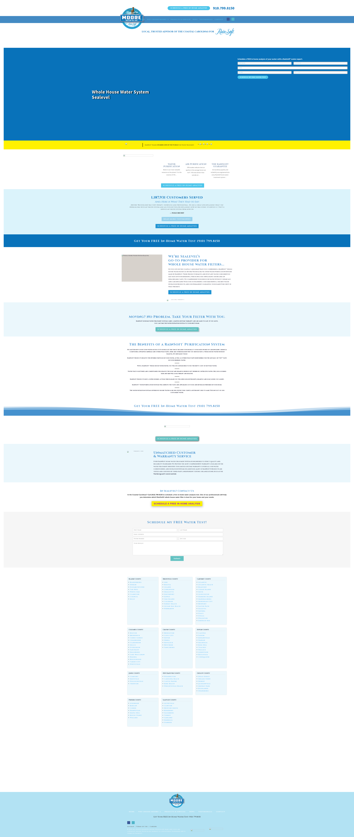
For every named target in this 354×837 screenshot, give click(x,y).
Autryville (169, 703)
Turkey (167, 715)
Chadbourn (135, 640)
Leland (167, 587)
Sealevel (202, 609)
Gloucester (203, 594)
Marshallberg (205, 599)
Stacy (201, 613)
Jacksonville (204, 684)
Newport (202, 604)
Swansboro (203, 691)
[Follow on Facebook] (228, 19)
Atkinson (134, 703)
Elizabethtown (137, 587)
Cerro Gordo (136, 638)
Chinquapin (203, 657)
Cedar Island (204, 589)
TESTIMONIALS (206, 19)
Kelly (132, 599)
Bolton (133, 633)
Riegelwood (135, 659)
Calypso (202, 633)
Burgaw (133, 706)
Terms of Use (142, 826)
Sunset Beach (170, 604)
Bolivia (167, 585)
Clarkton (134, 594)
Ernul (167, 640)
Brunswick (135, 635)
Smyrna (201, 611)
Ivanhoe (168, 722)
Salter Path (203, 606)
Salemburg (169, 713)
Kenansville (204, 638)
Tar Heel (134, 589)
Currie (133, 708)
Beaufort (202, 587)
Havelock (168, 643)
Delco (133, 645)
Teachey (202, 647)
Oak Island (169, 599)
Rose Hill (202, 645)
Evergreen (135, 647)
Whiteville (135, 664)
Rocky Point (136, 715)
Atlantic (202, 582)
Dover (167, 638)
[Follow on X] (232, 19)
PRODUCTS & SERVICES (181, 19)
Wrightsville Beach (173, 686)
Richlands (203, 688)
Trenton (134, 684)
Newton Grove (171, 708)
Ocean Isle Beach (172, 606)
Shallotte (169, 592)
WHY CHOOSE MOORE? (157, 19)
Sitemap (130, 826)
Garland (168, 718)
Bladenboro (136, 582)
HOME (142, 19)
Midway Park (204, 686)
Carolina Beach (171, 679)
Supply (167, 597)
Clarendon (135, 643)
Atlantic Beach (205, 585)
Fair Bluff (134, 650)
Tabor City (135, 662)
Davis (200, 592)
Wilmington (170, 677)
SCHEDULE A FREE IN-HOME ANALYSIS (188, 8)
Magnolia (203, 643)
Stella (201, 616)
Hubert (201, 681)
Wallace (202, 650)
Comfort (134, 677)
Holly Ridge (204, 677)
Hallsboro (135, 652)
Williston (203, 618)
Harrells (168, 720)
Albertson (203, 652)
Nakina (133, 657)
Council (134, 597)
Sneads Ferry (204, 679)
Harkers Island (205, 597)
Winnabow (169, 609)
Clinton (168, 706)
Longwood (169, 589)
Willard (134, 718)
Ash (166, 582)
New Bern (168, 645)
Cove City (169, 635)
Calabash (168, 601)
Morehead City (205, 601)
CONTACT (219, 19)
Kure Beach (169, 684)
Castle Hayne (170, 681)
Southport (169, 594)
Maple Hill (135, 713)
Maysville (134, 679)
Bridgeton (169, 633)
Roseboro (168, 710)
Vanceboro (169, 647)
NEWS (195, 19)
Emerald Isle (204, 621)
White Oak (135, 592)
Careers (153, 826)
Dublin (133, 585)
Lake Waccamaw (137, 655)
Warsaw (201, 640)
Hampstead (135, 710)
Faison (201, 635)
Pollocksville (136, 681)
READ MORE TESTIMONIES (177, 219)
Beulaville (203, 655)
